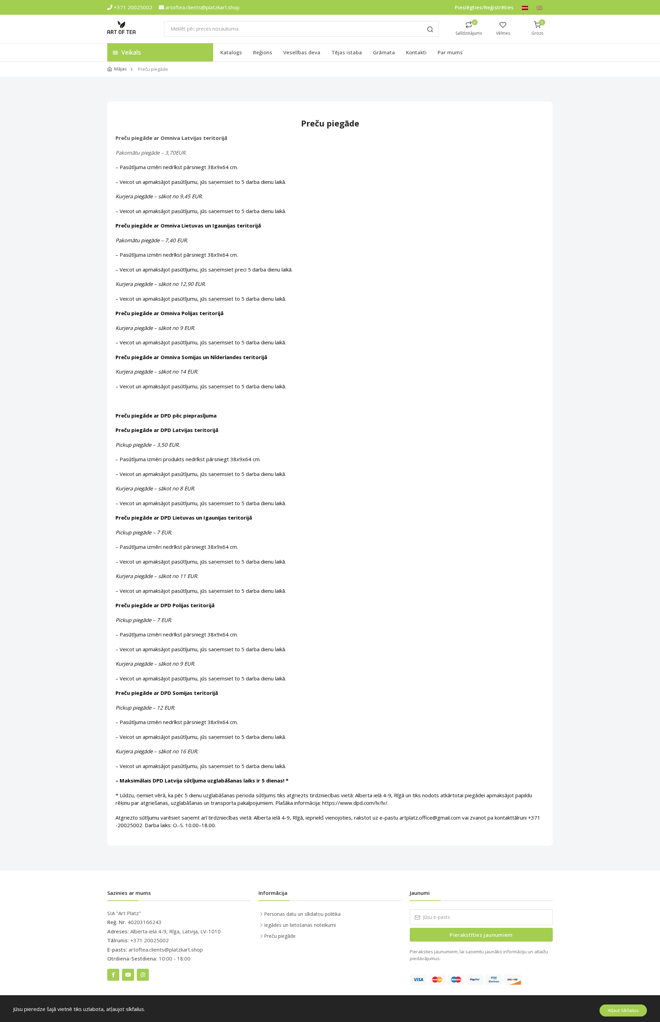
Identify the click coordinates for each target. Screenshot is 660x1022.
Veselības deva (301, 52)
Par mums (450, 52)
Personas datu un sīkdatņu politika (302, 914)
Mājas (120, 69)
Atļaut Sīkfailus (623, 1010)
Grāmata (384, 52)
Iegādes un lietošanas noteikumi (300, 925)
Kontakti (416, 52)
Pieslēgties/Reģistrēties (484, 7)
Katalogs (231, 52)
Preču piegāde (280, 936)
